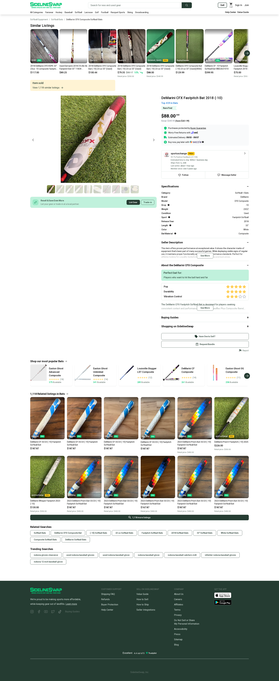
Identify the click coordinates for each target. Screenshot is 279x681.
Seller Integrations (145, 609)
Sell (222, 5)
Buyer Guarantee (198, 128)
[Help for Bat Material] (175, 233)
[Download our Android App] (231, 602)
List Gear (133, 202)
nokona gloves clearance (46, 555)
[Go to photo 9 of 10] (125, 189)
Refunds (105, 599)
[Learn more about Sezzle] (197, 142)
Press (177, 634)
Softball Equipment (39, 19)
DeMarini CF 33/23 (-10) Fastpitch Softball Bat (45, 443)
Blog (176, 644)
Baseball (69, 12)
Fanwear (49, 12)
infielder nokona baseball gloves (220, 555)
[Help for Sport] (169, 217)
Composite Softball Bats (45, 539)
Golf (97, 12)
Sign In (238, 5)
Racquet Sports (118, 12)
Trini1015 (93, 60)
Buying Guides (72, 611)
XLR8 (34, 60)
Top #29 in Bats (169, 103)
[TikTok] (60, 612)
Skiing (130, 12)
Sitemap (178, 639)
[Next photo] (154, 140)
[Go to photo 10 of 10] (135, 189)
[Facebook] (39, 612)
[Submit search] (187, 5)
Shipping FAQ (108, 594)
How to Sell (142, 599)
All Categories (36, 12)
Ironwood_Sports (155, 60)
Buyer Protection (109, 604)
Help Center (230, 12)
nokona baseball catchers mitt (182, 555)
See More (205, 256)
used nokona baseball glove (116, 555)
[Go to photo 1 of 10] (51, 189)
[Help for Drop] (169, 205)
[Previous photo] (33, 140)
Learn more (71, 604)
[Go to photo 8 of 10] (116, 189)
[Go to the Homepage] (46, 5)
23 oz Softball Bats (124, 533)
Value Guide (243, 12)
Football (104, 12)
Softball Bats (57, 19)
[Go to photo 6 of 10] (97, 189)
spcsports (210, 60)
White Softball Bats (230, 533)
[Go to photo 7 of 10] (107, 189)
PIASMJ (64, 60)
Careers (178, 599)
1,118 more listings (141, 517)
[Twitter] (53, 612)
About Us (178, 594)
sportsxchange (241, 60)
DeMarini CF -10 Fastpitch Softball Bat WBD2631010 (217, 67)
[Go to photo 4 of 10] (79, 189)
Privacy (178, 615)
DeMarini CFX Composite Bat (68, 533)
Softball (78, 12)
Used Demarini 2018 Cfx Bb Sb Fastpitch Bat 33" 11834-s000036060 (73, 67)
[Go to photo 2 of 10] (60, 189)
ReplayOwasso (183, 60)
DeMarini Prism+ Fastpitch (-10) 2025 (231, 442)
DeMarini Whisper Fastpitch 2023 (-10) (45, 502)
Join (246, 5)
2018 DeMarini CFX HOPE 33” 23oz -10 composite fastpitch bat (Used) (43, 67)
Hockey (59, 12)
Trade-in (148, 202)
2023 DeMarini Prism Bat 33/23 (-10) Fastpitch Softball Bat (194, 443)
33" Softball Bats (204, 533)
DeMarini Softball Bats (75, 539)
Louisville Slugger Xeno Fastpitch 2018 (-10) (244, 67)
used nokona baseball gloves (80, 555)
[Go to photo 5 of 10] (88, 189)
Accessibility (180, 629)
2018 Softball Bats (179, 533)
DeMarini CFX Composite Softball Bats (84, 19)
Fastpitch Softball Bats (152, 533)
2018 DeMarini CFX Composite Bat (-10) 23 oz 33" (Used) (102, 67)
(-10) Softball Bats (98, 533)
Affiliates (178, 604)
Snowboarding (142, 12)
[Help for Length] (170, 225)
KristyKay (35, 436)
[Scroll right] (247, 53)
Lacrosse (88, 12)
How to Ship (142, 604)
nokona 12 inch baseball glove (48, 562)
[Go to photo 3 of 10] (70, 189)
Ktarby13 (122, 60)
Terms (177, 609)
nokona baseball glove (148, 555)
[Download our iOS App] (225, 595)
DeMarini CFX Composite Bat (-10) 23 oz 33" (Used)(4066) (189, 67)
